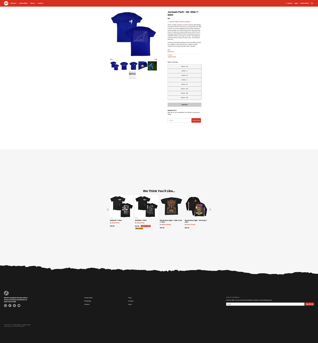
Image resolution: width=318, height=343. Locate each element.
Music (33, 3)
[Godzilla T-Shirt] (146, 206)
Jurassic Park (172, 57)
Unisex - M (184, 75)
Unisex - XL (184, 84)
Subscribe (196, 120)
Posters (40, 3)
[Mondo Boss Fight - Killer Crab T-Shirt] (171, 206)
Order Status (304, 3)
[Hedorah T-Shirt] (121, 206)
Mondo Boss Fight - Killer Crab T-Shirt (171, 221)
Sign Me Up (309, 304)
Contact (131, 301)
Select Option (173, 62)
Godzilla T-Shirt (141, 220)
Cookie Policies (26, 324)
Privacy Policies (17, 324)
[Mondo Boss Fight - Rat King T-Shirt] (196, 206)
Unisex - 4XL (184, 97)
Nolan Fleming (166, 224)
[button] (107, 209)
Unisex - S (184, 71)
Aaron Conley (191, 224)
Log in (296, 3)
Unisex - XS (184, 66)
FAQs (130, 298)
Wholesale (87, 301)
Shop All (13, 3)
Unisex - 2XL (184, 89)
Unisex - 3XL (184, 93)
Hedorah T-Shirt (116, 220)
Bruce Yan (171, 51)
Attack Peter (116, 223)
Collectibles (23, 3)
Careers (87, 304)
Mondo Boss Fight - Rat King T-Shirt (196, 221)
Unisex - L (184, 80)
